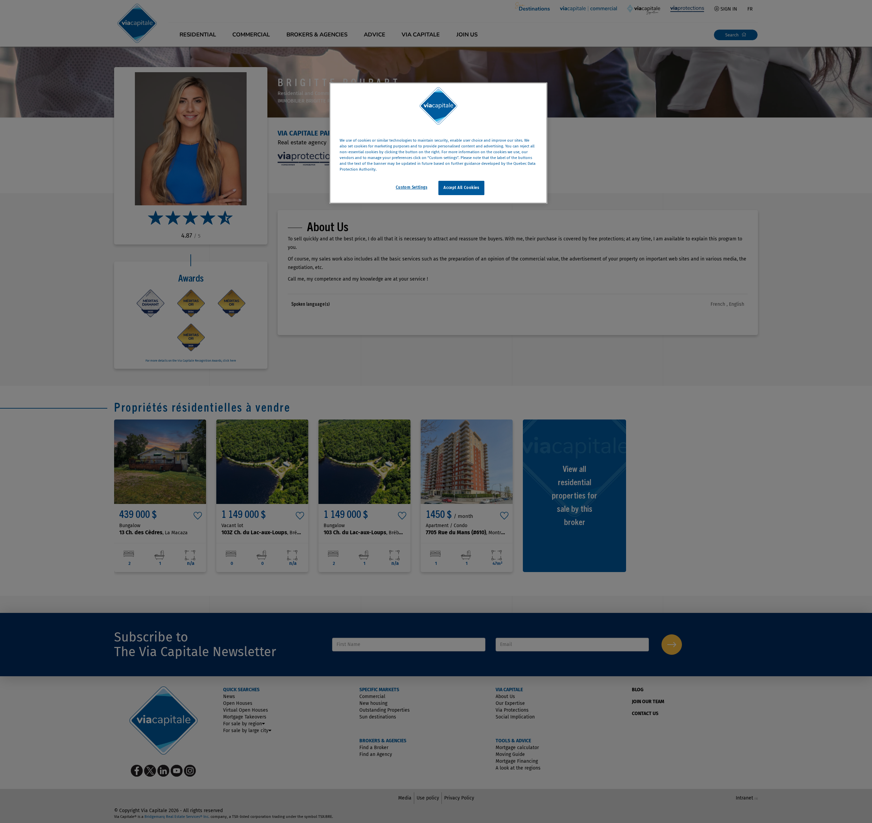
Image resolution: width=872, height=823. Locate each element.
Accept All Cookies (461, 187)
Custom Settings (411, 187)
